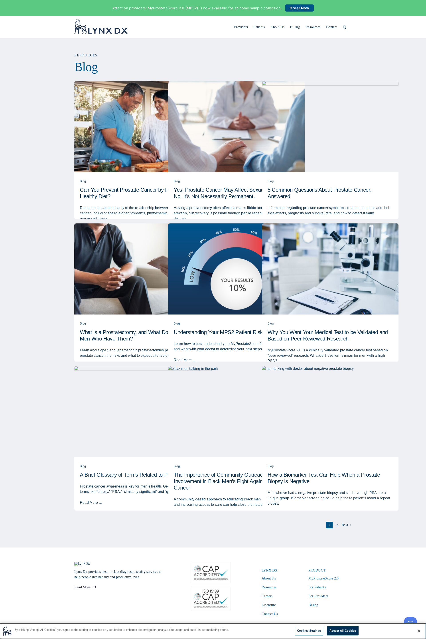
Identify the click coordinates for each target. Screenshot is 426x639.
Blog (83, 181)
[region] (213, 631)
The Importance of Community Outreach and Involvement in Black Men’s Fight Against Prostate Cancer (230, 481)
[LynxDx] (82, 563)
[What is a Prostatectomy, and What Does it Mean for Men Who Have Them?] (142, 269)
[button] (344, 27)
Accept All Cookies (342, 630)
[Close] (419, 631)
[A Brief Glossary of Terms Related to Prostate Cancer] (142, 411)
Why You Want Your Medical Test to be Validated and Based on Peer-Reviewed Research (328, 335)
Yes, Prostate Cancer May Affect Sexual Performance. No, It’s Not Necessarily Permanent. (235, 193)
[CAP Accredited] (211, 563)
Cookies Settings (309, 630)
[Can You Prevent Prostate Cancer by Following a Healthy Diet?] (142, 126)
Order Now (299, 8)
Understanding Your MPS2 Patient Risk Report (227, 332)
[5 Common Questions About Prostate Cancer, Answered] (330, 126)
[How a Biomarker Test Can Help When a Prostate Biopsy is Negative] (330, 411)
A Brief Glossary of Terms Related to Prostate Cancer (140, 475)
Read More (183, 360)
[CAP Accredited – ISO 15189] (211, 588)
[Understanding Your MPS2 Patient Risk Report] (236, 269)
